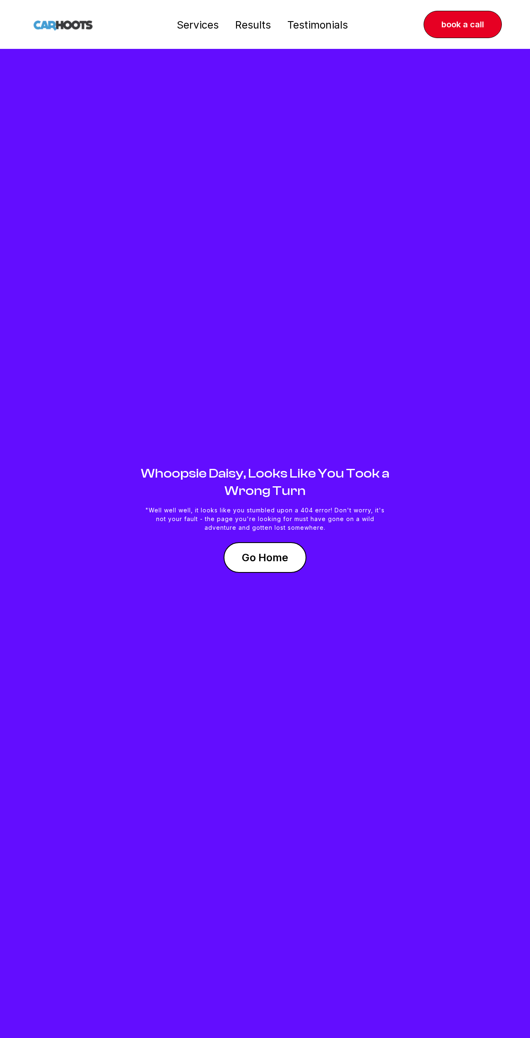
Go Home (265, 557)
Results (253, 25)
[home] (63, 24)
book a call (462, 24)
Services (198, 25)
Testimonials (317, 25)
